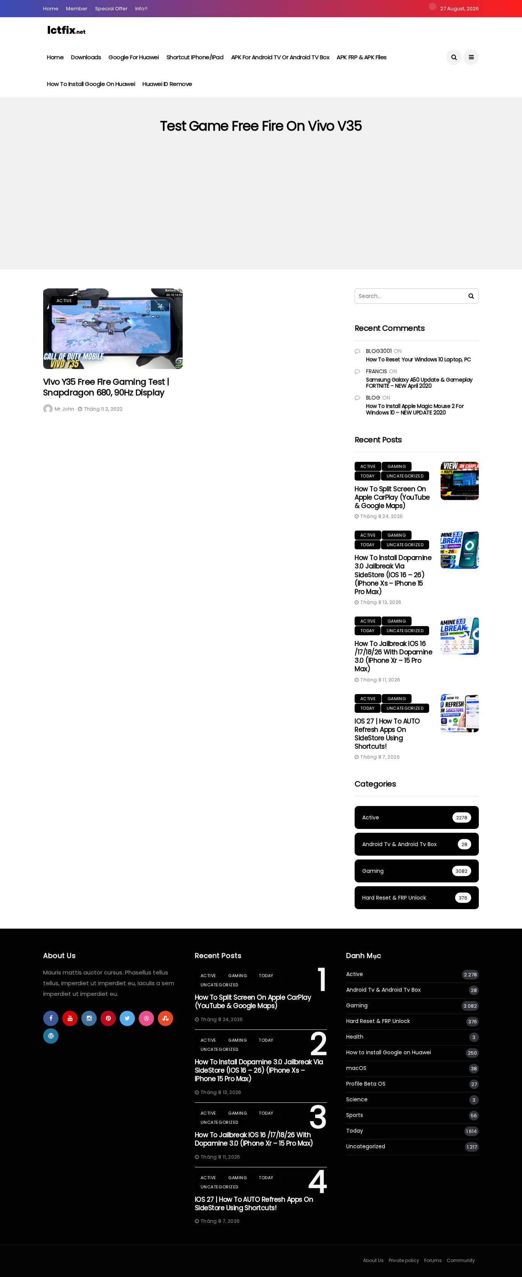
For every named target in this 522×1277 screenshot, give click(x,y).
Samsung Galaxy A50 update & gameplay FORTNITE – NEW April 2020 (419, 383)
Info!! (141, 8)
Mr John (64, 409)
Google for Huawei (134, 57)
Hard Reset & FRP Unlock (378, 1021)
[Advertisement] (261, 212)
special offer (111, 8)
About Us (373, 1260)
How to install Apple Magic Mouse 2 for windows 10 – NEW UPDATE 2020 (415, 409)
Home (50, 8)
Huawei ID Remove (167, 84)
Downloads (86, 57)
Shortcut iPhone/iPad (195, 57)
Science (357, 1099)
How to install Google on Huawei (91, 84)
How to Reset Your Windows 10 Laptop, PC (418, 359)
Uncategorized (405, 476)
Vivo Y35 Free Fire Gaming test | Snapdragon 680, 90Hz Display (106, 387)
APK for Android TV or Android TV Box (280, 57)
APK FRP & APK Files (361, 57)
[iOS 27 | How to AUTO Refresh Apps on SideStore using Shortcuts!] (460, 713)
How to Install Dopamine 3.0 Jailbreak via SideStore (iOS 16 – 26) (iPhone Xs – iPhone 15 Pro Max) (393, 574)
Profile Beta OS (366, 1084)
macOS (356, 1068)
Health (354, 1037)
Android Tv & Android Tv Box (383, 990)
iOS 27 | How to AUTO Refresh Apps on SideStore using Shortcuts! (387, 734)
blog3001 (379, 351)
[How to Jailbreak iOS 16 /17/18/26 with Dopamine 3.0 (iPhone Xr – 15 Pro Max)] (460, 636)
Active (64, 301)
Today (367, 476)
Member (77, 8)
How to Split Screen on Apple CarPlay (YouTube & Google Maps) (392, 497)
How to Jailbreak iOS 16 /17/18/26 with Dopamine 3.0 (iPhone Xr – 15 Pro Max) (393, 656)
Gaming (396, 466)
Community (461, 1260)
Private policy (404, 1260)
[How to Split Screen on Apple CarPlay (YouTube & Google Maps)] (460, 481)
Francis (376, 371)
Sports (354, 1115)
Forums (433, 1260)
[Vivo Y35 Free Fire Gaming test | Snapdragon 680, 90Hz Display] (113, 328)
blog (373, 397)
